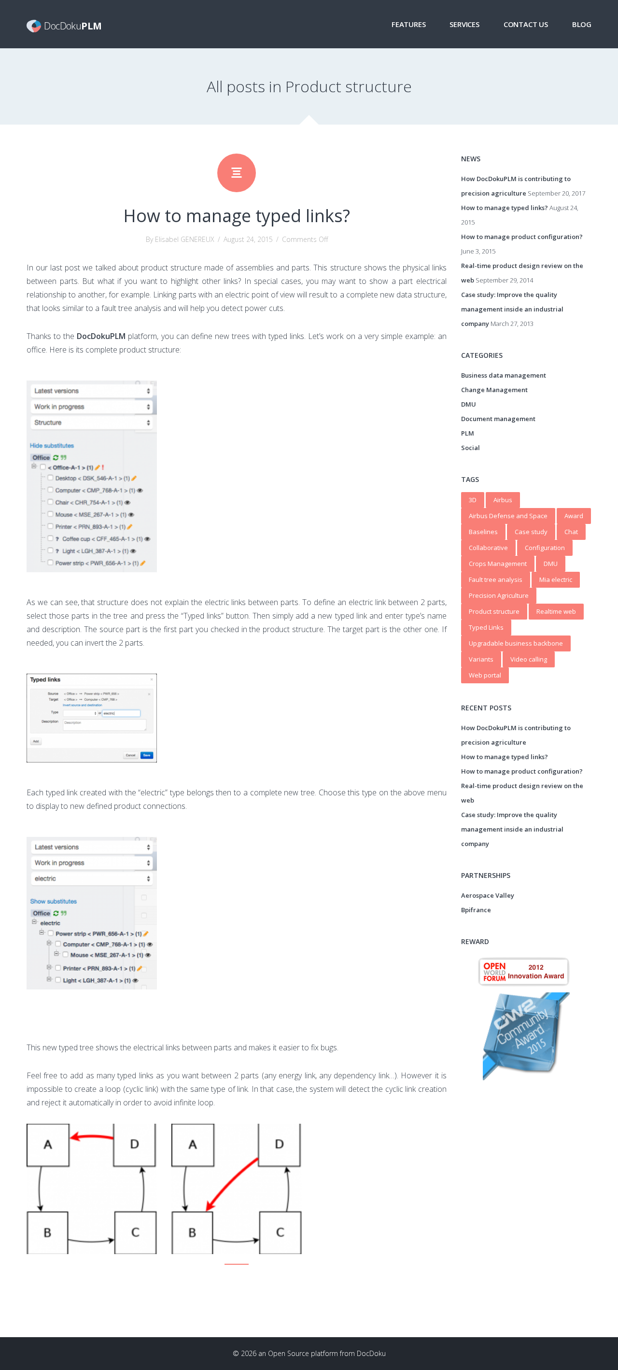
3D (473, 499)
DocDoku (371, 1353)
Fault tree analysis (495, 579)
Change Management (494, 389)
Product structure (494, 611)
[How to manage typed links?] (236, 173)
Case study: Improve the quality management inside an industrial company (512, 309)
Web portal (485, 675)
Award (573, 515)
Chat (571, 531)
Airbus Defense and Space (508, 515)
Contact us (526, 24)
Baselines (483, 531)
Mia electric (555, 579)
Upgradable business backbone (516, 643)
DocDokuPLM (101, 336)
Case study (531, 531)
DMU (468, 404)
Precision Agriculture (499, 595)
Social (470, 447)
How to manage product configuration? (522, 236)
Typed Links (486, 627)
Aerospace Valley (487, 895)
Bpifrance (476, 909)
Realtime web (556, 611)
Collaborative (488, 547)
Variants (481, 659)
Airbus (502, 499)
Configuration (545, 547)
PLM (467, 433)
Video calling (528, 659)
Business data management (503, 375)
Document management (498, 418)
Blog (581, 24)
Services (464, 24)
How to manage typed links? (236, 215)
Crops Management (498, 563)
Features (408, 24)
